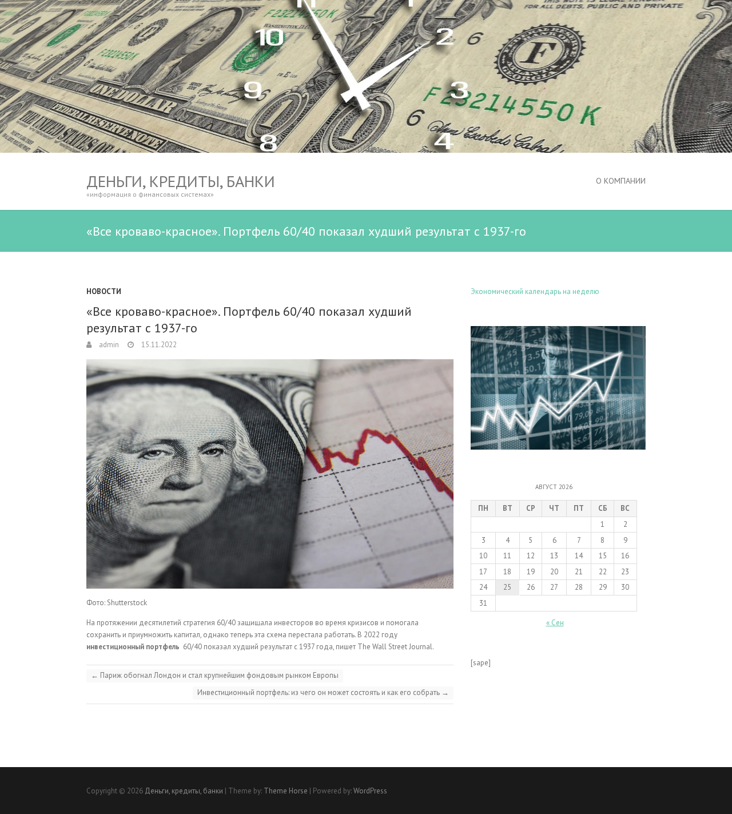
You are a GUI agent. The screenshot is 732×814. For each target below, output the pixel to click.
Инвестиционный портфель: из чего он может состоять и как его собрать (323, 692)
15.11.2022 (158, 345)
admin (108, 345)
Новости (103, 291)
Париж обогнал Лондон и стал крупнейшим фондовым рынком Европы (215, 675)
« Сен (555, 623)
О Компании (621, 181)
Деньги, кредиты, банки (180, 181)
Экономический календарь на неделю (535, 291)
